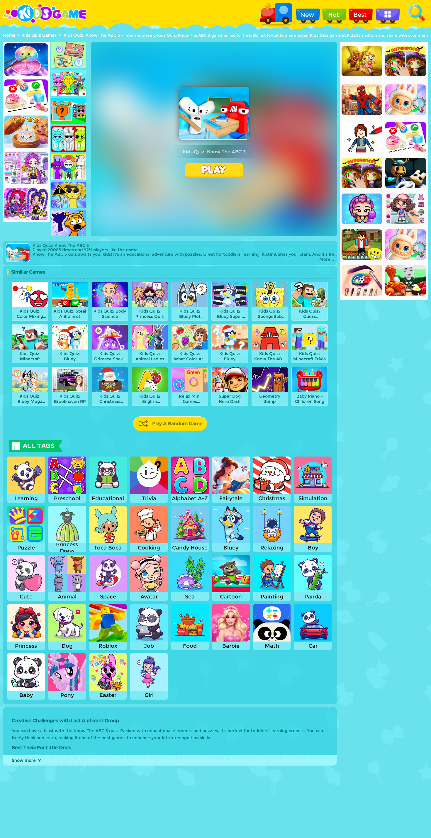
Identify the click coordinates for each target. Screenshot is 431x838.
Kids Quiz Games (39, 35)
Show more (24, 760)
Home (9, 35)
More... (326, 259)
